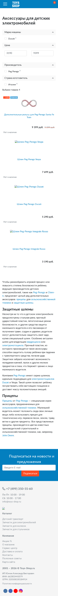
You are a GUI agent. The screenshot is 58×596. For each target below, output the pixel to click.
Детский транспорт (12, 519)
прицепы (21, 299)
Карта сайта (8, 562)
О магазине (8, 545)
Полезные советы (12, 558)
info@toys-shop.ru (11, 502)
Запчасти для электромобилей (19, 522)
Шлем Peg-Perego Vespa (29, 159)
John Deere (8, 435)
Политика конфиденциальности (17, 584)
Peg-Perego (39, 292)
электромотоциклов (43, 379)
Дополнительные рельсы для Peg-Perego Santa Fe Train (29, 116)
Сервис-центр (9, 548)
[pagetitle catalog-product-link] (29, 148)
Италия (12, 84)
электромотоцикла (12, 345)
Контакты (7, 555)
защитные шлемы (23, 303)
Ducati (12, 38)
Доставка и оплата (12, 551)
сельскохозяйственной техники (19, 408)
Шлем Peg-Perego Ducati (29, 204)
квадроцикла (34, 342)
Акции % (7, 541)
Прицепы (7, 401)
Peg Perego (14, 71)
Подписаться (30, 473)
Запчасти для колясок (14, 526)
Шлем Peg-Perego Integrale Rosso (29, 249)
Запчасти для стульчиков (15, 529)
